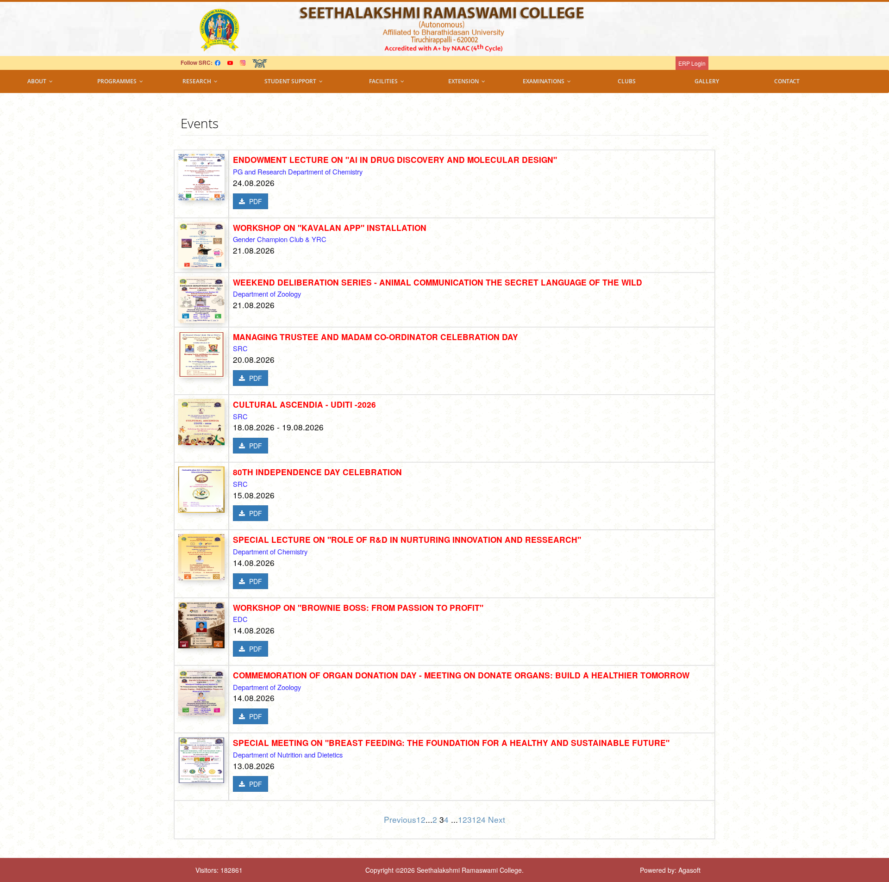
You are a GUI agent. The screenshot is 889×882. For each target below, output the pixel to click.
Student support (291, 81)
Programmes (118, 81)
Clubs (627, 81)
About (38, 81)
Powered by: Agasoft (670, 870)
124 (480, 819)
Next (496, 819)
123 (465, 819)
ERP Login (692, 63)
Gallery (707, 81)
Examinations (545, 81)
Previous (400, 819)
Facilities (385, 81)
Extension (465, 81)
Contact (787, 81)
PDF (254, 201)
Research (198, 81)
